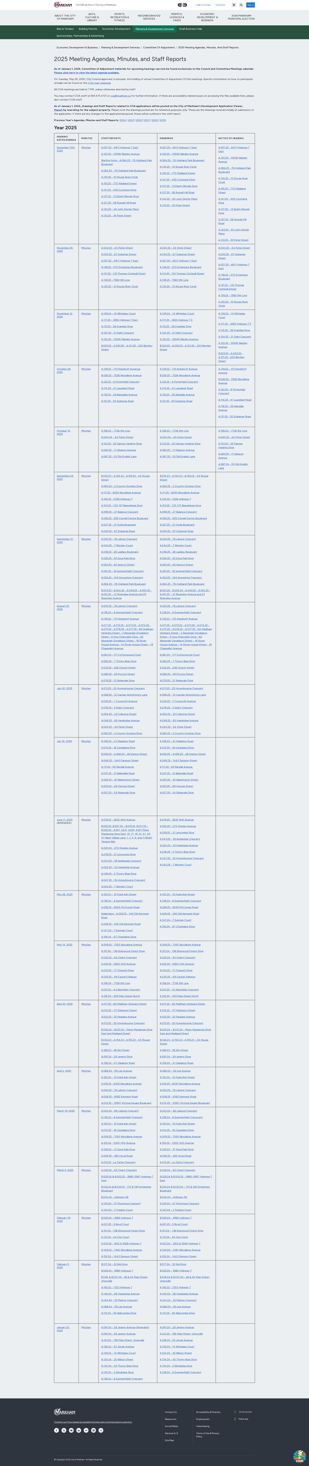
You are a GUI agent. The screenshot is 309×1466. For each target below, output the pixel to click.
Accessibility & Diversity (208, 1412)
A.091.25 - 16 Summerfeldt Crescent (122, 571)
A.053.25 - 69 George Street (177, 786)
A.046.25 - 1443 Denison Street (120, 760)
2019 (163, 120)
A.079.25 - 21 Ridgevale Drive (118, 680)
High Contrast (203, 5)
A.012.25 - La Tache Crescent (118, 1162)
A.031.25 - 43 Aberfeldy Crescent (120, 989)
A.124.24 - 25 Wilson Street (117, 1359)
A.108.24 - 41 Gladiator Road (118, 741)
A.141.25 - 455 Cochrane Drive (118, 189)
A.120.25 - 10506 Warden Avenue (120, 153)
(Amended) (142, 1327)
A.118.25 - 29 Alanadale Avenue (119, 394)
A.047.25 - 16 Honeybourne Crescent (123, 880)
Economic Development (116, 28)
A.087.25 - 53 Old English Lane (119, 456)
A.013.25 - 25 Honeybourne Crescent (123, 688)
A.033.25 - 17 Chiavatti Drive (117, 970)
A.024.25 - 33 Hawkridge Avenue (120, 867)
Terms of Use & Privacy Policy (207, 1435)
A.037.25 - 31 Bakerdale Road (118, 773)
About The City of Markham (65, 17)
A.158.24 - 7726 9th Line (115, 430)
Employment (203, 1419)
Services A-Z (171, 1433)
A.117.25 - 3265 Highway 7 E (176, 319)
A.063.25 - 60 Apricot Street (118, 564)
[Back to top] (284, 1460)
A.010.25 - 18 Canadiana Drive (118, 747)
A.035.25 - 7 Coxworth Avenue (119, 701)
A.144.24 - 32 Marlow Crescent (119, 1300)
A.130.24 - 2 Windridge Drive (117, 1372)
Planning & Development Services (155, 28)
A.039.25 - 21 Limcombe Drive (118, 854)
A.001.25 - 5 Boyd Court (115, 1224)
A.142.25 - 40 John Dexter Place (120, 209)
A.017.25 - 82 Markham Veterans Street (124, 1003)
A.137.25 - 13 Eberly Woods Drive (120, 196)
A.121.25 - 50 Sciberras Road (117, 401)
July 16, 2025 (64, 741)
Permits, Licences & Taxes (177, 17)
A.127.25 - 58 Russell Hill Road (118, 202)
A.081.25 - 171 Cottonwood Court (121, 654)
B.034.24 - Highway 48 (114, 1197)
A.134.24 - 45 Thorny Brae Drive (119, 1365)
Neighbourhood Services (149, 17)
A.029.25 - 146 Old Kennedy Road (120, 923)
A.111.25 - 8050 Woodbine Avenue (121, 492)
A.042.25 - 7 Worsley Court (117, 545)
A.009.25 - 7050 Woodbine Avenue (121, 944)
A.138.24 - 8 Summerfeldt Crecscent (181, 1117)
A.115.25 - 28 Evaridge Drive (117, 326)
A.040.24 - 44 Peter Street (117, 437)
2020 (155, 120)
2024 (123, 120)
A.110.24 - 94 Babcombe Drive (118, 1313)
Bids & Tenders (65, 28)
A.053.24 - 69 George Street (118, 786)
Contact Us (171, 1412)
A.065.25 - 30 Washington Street (120, 779)
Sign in (251, 5)
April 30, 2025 (65, 1003)
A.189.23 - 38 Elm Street (115, 1050)
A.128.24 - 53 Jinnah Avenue (117, 1346)
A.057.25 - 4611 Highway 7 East (119, 147)
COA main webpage (99, 82)
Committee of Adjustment (159, 47)
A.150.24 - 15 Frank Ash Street (118, 894)
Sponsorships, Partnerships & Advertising (80, 35)
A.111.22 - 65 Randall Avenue (117, 766)
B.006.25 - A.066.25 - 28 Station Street (124, 754)
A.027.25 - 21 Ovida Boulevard (118, 524)
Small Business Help (190, 28)
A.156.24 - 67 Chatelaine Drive (118, 936)
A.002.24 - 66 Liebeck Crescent (120, 1110)
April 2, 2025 (64, 1070)
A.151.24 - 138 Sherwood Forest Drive (123, 951)
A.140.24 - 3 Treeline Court (117, 1209)
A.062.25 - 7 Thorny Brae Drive (118, 661)
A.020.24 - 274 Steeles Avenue (119, 848)
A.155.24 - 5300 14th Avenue (118, 1143)
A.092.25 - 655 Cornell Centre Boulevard (124, 518)
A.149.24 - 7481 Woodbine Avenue (121, 1249)
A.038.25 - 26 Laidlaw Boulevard (119, 551)
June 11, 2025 (65, 819)
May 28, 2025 (65, 894)
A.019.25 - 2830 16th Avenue (118, 819)
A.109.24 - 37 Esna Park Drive (118, 1149)
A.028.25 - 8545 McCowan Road (120, 907)
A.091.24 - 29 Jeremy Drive (116, 1056)
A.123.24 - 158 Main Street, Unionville (122, 1340)
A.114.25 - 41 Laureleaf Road (117, 388)
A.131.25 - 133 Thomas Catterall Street (123, 273)
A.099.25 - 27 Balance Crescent (119, 511)
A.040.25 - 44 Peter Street (117, 247)
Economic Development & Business (207, 17)
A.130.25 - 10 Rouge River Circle (119, 177)
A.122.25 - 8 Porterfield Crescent (120, 381)
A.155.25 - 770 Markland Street (119, 183)
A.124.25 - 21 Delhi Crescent (117, 332)
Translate (220, 5)
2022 (139, 120)
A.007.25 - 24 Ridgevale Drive (118, 792)
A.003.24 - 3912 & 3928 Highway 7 (180, 1243)
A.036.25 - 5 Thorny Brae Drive (118, 873)
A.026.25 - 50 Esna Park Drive (118, 558)
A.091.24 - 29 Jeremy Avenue (118, 1327)
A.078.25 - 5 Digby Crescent (117, 707)
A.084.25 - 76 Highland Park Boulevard (123, 170)
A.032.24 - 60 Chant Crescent (119, 957)
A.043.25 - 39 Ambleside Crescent (121, 860)
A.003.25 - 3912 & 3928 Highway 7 (121, 1243)
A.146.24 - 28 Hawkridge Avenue (120, 1293)
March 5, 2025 (65, 1170)
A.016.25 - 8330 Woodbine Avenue (121, 1083)
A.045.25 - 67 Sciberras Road (118, 531)
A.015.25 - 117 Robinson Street (119, 1010)
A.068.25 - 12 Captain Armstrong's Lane (124, 694)
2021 (147, 120)
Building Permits (88, 28)
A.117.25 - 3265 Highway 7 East (119, 319)
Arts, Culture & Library (92, 17)
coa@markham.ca (120, 95)
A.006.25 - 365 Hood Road (117, 1155)
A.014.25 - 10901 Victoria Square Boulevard (126, 1103)
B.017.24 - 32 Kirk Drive (114, 1264)
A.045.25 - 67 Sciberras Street (118, 254)
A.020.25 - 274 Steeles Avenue (178, 826)
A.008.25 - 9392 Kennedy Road (119, 1096)
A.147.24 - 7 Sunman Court (117, 930)
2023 (131, 120)
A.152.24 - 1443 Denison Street (119, 1256)
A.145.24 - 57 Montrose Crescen (120, 1203)
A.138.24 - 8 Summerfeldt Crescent (122, 612)
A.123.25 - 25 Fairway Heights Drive (121, 443)
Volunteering (202, 1426)
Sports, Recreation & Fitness (119, 17)
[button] (300, 1457)
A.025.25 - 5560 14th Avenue (118, 963)
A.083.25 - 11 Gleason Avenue (118, 450)
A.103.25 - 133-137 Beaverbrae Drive (122, 505)
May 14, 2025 (64, 944)
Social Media (171, 1426)
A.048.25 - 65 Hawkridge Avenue (120, 720)
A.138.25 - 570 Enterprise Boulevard (122, 267)
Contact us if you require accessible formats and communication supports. (93, 1422)
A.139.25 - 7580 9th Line (115, 280)
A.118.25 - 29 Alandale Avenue (177, 394)
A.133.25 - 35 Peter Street (116, 215)
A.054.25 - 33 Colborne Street (118, 714)
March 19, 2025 (66, 1110)
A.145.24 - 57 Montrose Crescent (179, 1203)
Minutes (86, 147)
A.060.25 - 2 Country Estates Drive (121, 486)
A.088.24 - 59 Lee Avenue (116, 1070)
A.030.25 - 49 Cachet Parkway (119, 976)
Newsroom (170, 1419)
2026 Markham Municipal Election (241, 17)
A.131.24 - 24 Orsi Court (115, 1237)
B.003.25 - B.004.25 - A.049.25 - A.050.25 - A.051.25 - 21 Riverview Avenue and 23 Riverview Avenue (126, 594)
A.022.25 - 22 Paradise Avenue (118, 1016)
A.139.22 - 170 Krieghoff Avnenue (120, 368)
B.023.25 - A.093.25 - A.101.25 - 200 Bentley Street (231, 357)
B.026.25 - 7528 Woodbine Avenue (121, 375)
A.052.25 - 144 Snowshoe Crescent (122, 577)
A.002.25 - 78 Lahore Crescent (119, 539)
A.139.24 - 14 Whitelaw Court (118, 313)
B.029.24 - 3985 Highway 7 (117, 1217)
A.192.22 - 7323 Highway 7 (116, 1287)
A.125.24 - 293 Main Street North (120, 996)
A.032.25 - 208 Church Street (118, 667)
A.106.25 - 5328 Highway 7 (116, 499)
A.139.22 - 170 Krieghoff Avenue (178, 368)
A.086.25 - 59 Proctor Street (118, 674)
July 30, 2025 (64, 688)
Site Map (169, 1440)
